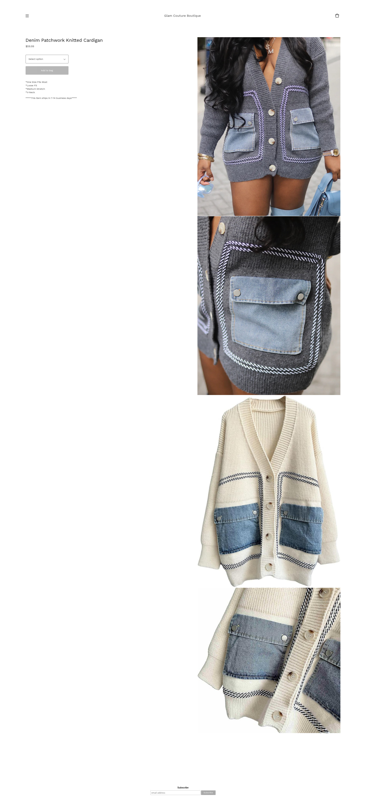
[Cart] (337, 17)
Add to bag (47, 70)
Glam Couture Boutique (182, 15)
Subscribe (183, 787)
